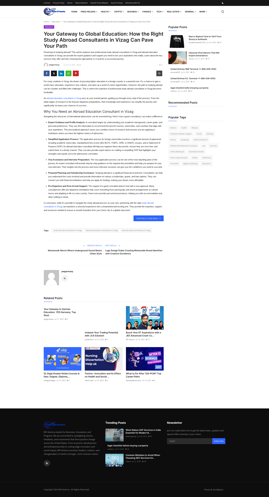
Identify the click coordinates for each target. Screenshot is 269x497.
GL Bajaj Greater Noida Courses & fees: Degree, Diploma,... (62, 375)
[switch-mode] (223, 3)
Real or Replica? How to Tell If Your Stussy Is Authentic (205, 37)
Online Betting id (177, 151)
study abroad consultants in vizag (68, 230)
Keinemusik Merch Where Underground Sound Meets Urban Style (75, 252)
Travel (198, 133)
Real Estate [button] (173, 11)
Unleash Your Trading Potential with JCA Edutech (101, 334)
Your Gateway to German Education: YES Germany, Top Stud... (60, 312)
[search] (222, 11)
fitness (173, 139)
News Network (81, 3)
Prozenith (174, 163)
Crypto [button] (118, 11)
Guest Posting (116, 3)
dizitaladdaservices (133, 380)
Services (213, 145)
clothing (209, 133)
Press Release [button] (88, 11)
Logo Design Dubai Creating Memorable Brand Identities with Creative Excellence (133, 252)
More (202, 11)
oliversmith (89, 380)
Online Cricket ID (200, 139)
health (184, 127)
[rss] (47, 463)
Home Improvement (178, 157)
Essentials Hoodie (196, 151)
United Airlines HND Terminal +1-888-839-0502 (193, 69)
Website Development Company (183, 145)
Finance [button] (146, 11)
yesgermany (67, 271)
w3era (128, 461)
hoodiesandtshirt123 (197, 42)
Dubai (194, 157)
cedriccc (174, 91)
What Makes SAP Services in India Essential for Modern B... (143, 431)
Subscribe (218, 441)
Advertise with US (132, 3)
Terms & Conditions (213, 489)
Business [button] (132, 11)
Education (56, 21)
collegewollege (49, 380)
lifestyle (195, 127)
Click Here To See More (147, 218)
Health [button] (105, 11)
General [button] (189, 11)
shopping (185, 139)
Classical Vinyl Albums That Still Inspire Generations (204, 54)
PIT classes (130, 339)
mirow (191, 59)
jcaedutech (89, 339)
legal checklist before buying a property (189, 88)
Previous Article (94, 245)
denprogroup (131, 436)
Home (74, 11)
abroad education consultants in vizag (102, 230)
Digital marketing (190, 163)
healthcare (206, 157)
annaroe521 (175, 72)
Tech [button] (159, 11)
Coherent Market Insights (181, 133)
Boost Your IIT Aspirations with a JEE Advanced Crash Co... (143, 334)
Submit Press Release (99, 3)
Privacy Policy (58, 3)
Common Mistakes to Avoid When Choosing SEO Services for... (143, 456)
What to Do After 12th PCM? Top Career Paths (143, 375)
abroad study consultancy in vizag (136, 230)
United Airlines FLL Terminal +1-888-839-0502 (193, 78)
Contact (47, 3)
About (69, 3)
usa (203, 145)
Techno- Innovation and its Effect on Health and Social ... (103, 375)
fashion (173, 127)
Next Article (111, 245)
